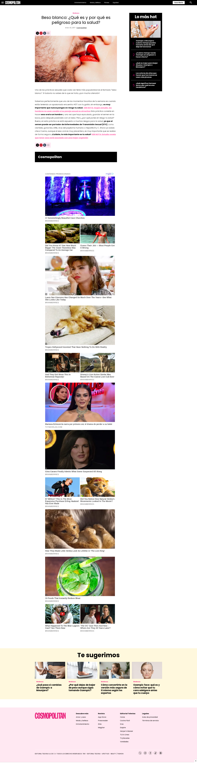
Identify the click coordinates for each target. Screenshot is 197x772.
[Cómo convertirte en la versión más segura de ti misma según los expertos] (115, 670)
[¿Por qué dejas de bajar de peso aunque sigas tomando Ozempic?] (82, 670)
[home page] (12, 2)
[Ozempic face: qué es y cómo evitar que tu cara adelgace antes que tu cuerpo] (147, 670)
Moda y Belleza (95, 3)
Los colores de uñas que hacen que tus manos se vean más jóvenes (146, 75)
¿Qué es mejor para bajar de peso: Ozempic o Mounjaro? (147, 65)
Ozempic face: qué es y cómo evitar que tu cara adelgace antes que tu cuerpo (146, 689)
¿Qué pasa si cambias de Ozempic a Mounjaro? (49, 687)
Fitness (106, 3)
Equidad (116, 3)
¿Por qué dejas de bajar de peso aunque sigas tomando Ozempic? (82, 687)
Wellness (76, 13)
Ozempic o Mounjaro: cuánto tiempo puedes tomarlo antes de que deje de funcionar (146, 44)
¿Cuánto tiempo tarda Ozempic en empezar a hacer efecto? (146, 55)
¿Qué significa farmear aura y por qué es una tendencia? (146, 85)
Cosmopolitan (82, 28)
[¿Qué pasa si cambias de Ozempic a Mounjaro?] (50, 670)
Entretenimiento (80, 3)
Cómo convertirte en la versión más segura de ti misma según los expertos (114, 689)
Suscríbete (178, 3)
